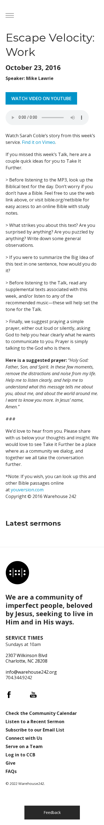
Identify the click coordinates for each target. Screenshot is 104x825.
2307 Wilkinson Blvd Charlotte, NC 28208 (26, 658)
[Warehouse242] (61, 15)
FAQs (11, 771)
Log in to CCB (20, 755)
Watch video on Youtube (41, 98)
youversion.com (27, 490)
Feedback (52, 812)
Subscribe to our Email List (35, 730)
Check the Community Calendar (41, 713)
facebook (9, 694)
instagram (21, 694)
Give (11, 763)
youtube (33, 694)
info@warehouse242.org (31, 672)
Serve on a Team (24, 746)
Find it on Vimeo (38, 142)
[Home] (17, 573)
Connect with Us (24, 738)
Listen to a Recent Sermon (35, 721)
